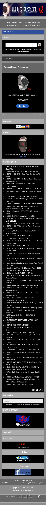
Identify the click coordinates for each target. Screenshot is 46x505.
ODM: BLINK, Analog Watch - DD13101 (20, 384)
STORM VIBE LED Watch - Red (17, 238)
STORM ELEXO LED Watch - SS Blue (19, 270)
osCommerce (27, 490)
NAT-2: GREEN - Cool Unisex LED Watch (20, 332)
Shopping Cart (9, 162)
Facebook (24, 466)
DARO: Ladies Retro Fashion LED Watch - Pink (22, 285)
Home (8, 22)
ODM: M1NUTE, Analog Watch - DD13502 (20, 216)
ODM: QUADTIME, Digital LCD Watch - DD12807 (23, 171)
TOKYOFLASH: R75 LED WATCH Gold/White (22, 196)
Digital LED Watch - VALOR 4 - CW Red (20, 273)
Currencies (8, 395)
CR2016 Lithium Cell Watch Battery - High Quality (23, 223)
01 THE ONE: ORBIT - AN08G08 (18, 246)
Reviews (6, 132)
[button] (13, 25)
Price (20, 67)
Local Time (8, 439)
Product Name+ (10, 67)
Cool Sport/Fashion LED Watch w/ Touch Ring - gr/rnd (24, 308)
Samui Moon (36, 22)
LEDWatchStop (29, 488)
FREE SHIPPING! (10, 410)
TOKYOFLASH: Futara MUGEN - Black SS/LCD (23, 350)
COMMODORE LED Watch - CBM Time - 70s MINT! (24, 189)
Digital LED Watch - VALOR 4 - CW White (20, 236)
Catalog (14, 22)
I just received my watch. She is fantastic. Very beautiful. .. (23, 154)
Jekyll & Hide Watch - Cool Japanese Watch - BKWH (24, 204)
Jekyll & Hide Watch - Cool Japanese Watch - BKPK (24, 268)
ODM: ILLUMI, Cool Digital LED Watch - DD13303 (23, 377)
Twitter (24, 452)
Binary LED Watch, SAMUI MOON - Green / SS (23, 95)
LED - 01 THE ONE (25, 22)
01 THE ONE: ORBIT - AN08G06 (18, 325)
